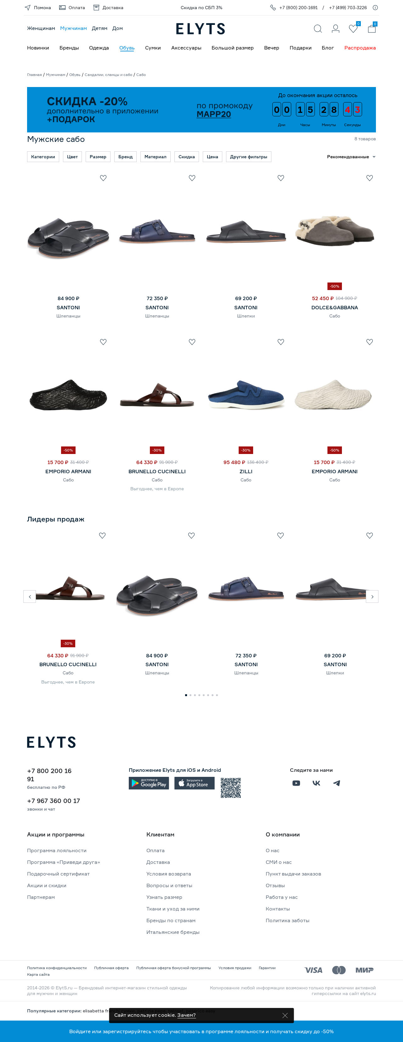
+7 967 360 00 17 (53, 801)
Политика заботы (287, 920)
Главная (34, 74)
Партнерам (41, 897)
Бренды (69, 47)
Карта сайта (38, 974)
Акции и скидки (46, 885)
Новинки (38, 47)
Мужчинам (73, 28)
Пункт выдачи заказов (293, 873)
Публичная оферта (111, 967)
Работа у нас (282, 897)
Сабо (334, 315)
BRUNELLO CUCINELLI (157, 471)
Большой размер (233, 47)
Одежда (99, 47)
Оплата (155, 850)
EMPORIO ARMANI (68, 471)
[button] (29, 596)
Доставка (158, 862)
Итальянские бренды (173, 932)
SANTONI (68, 307)
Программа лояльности (57, 850)
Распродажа (360, 47)
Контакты (278, 908)
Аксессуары (186, 47)
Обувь (127, 47)
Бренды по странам (171, 920)
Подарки (301, 47)
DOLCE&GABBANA (334, 307)
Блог (328, 47)
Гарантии (267, 967)
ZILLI (246, 471)
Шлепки (246, 315)
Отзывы (275, 885)
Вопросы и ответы (169, 885)
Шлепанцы (68, 315)
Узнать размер (164, 897)
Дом (117, 28)
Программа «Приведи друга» (63, 862)
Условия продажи (235, 967)
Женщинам (41, 28)
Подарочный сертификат (58, 873)
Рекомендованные (348, 156)
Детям (99, 28)
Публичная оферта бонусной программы (173, 967)
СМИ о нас (279, 862)
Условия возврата (168, 873)
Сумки (153, 47)
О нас (273, 850)
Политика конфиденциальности (57, 967)
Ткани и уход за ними (173, 908)
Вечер (271, 47)
